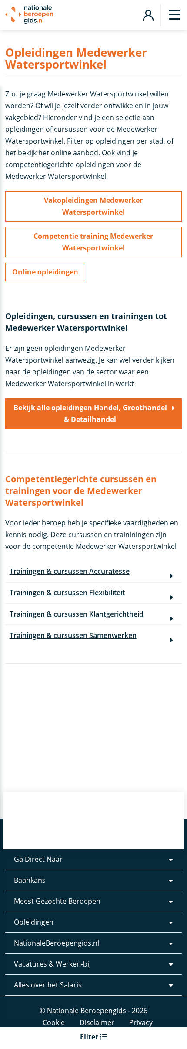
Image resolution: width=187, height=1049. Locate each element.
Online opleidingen (45, 272)
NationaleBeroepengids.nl (56, 943)
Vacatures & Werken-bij (52, 964)
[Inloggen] (148, 14)
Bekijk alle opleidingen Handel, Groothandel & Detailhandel (90, 413)
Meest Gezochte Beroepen (57, 901)
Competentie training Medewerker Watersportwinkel (93, 242)
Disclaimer (97, 1022)
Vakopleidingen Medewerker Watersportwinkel (93, 206)
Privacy (141, 1022)
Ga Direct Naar (38, 859)
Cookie (54, 1022)
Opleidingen (33, 922)
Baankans (30, 880)
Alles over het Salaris (48, 985)
